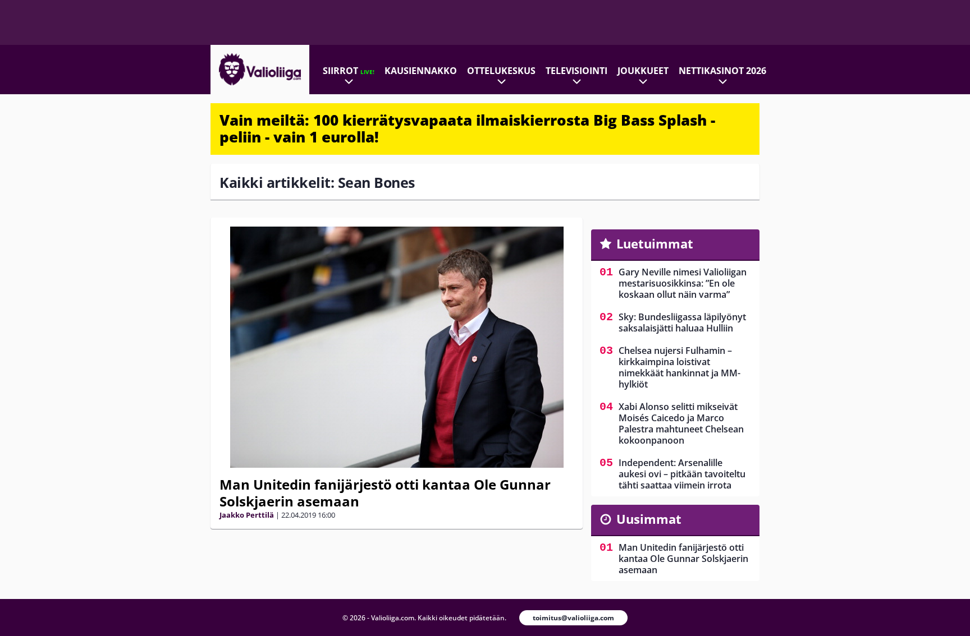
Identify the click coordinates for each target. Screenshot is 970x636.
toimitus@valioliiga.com (573, 618)
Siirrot (348, 70)
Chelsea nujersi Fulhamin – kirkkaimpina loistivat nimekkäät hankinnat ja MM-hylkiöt (679, 367)
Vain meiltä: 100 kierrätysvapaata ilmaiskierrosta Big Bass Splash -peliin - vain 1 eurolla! (467, 128)
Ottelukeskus (501, 70)
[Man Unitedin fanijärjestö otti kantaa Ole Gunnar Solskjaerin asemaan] (396, 347)
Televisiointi (576, 70)
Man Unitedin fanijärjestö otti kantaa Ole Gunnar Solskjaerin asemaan (385, 492)
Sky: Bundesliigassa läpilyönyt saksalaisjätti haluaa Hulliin (682, 322)
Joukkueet (643, 70)
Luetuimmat (654, 243)
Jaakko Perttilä (246, 515)
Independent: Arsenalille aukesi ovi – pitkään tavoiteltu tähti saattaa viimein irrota (682, 474)
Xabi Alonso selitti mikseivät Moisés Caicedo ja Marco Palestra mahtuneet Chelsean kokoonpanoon (681, 423)
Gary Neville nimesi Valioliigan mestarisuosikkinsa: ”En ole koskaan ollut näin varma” (683, 283)
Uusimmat (648, 518)
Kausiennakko (421, 70)
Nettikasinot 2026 (722, 70)
